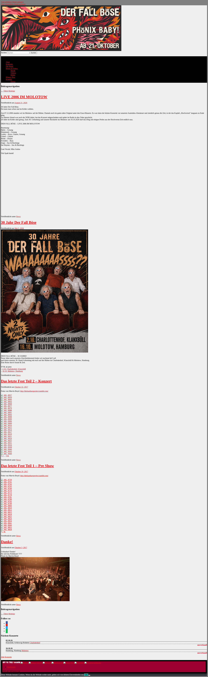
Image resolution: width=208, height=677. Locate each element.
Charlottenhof (35, 643)
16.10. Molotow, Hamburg (12, 371)
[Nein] (89, 675)
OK (86, 675)
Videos (13, 73)
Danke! (7, 542)
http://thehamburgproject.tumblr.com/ (34, 391)
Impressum (11, 667)
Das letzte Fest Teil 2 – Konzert (26, 381)
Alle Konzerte (6, 657)
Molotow (25, 651)
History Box (10, 77)
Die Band (9, 66)
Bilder (13, 75)
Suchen (4, 53)
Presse (13, 82)
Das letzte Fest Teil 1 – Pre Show (27, 466)
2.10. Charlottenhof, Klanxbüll (14, 369)
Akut (8, 62)
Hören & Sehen (12, 69)
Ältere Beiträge (8, 91)
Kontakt (9, 79)
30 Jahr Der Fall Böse (18, 222)
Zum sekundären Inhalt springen (13, 4)
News (18, 216)
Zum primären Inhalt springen (12, 2)
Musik (13, 71)
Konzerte (9, 64)
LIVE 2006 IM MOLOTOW (24, 97)
